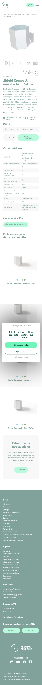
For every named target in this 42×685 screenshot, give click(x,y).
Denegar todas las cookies (22, 326)
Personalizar (21, 352)
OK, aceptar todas (21, 345)
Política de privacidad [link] (21, 357)
